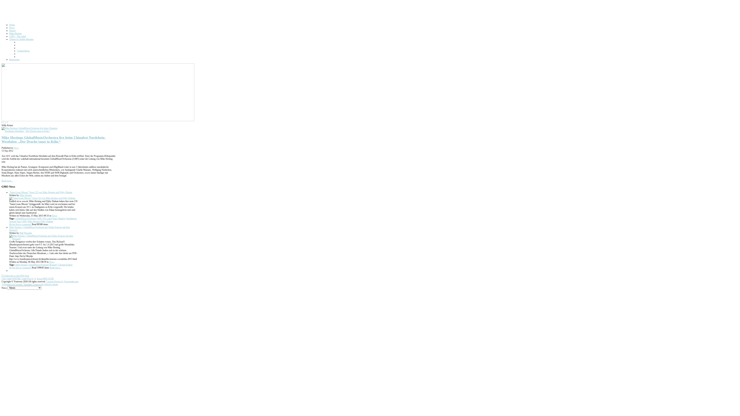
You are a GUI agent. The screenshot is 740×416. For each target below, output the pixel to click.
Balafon (61, 218)
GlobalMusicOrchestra (25, 218)
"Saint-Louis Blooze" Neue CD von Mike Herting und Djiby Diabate (40, 192)
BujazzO (53, 264)
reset (40, 278)
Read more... (7, 180)
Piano (55, 218)
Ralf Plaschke (25, 233)
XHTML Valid (19, 278)
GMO (24, 221)
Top (29, 278)
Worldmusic (71, 218)
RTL (46, 278)
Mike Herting (25, 195)
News (16, 148)
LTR (52, 278)
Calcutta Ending (65, 264)
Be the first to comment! (20, 224)
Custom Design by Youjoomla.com (62, 281)
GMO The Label (44, 218)
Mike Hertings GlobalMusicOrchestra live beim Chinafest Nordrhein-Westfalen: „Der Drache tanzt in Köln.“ (54, 139)
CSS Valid (6, 278)
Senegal (12, 221)
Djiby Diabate (46, 221)
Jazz (19, 221)
